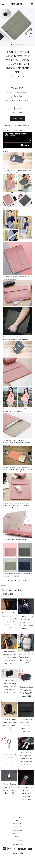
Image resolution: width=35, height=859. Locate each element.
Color (17, 105)
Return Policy (17, 823)
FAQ (17, 820)
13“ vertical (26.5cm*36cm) (17, 92)
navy (21, 112)
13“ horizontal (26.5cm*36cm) (17, 87)
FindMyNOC (17, 836)
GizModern (19, 845)
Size (17, 83)
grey (11, 108)
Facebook (18, 840)
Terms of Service (17, 833)
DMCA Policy (17, 826)
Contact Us (17, 818)
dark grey (21, 108)
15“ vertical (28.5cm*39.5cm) (17, 100)
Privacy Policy (17, 830)
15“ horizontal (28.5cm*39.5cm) (17, 96)
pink (13, 112)
